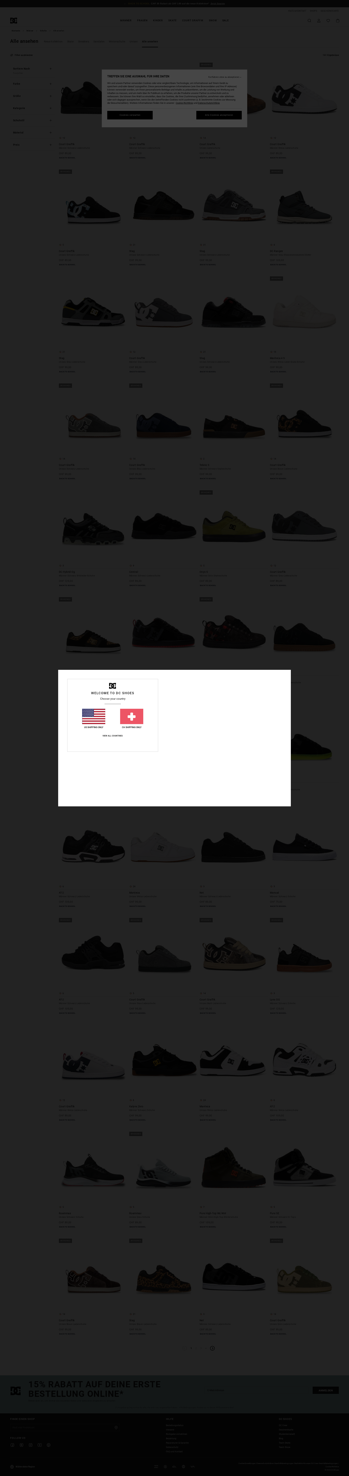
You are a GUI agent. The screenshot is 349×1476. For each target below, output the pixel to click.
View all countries (113, 736)
